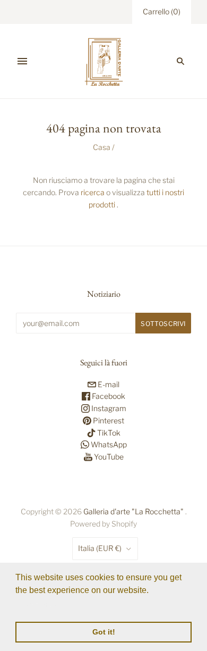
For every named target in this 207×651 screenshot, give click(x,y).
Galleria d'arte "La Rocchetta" (133, 511)
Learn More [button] (38, 604)
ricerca (93, 192)
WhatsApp (108, 444)
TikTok (108, 432)
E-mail (107, 384)
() (161, 11)
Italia (100, 548)
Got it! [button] (103, 632)
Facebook (107, 395)
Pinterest (107, 420)
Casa (101, 147)
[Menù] (22, 61)
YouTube (108, 456)
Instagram (108, 408)
